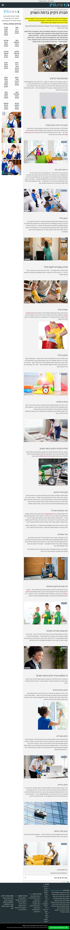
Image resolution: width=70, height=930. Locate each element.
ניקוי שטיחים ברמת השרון (16, 95)
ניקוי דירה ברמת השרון (17, 30)
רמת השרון (64, 882)
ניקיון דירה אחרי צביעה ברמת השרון (17, 67)
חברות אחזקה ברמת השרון (17, 106)
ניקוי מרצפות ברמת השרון (16, 43)
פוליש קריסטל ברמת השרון (16, 54)
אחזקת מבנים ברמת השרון (6, 106)
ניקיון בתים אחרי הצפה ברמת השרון (6, 82)
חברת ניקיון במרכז (51, 10)
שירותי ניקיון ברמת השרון (6, 43)
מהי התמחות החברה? (62, 870)
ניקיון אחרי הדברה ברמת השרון (17, 81)
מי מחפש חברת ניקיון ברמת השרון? (59, 873)
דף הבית (66, 10)
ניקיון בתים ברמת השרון (6, 65)
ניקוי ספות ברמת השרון (6, 95)
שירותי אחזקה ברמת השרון (6, 54)
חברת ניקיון (59, 10)
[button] (2, 5)
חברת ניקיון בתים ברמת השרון (6, 31)
